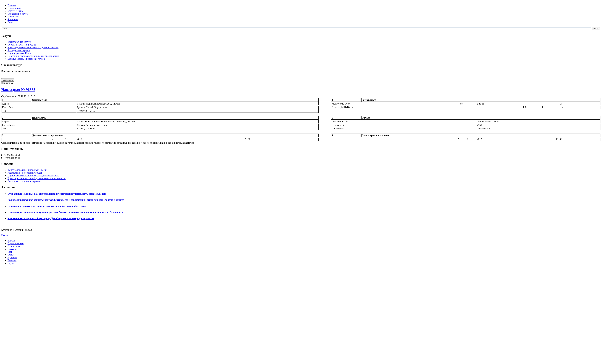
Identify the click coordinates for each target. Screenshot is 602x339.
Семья (11, 254)
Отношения (14, 246)
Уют (10, 251)
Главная (12, 5)
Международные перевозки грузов (26, 58)
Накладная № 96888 (18, 90)
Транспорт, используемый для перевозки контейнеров (37, 178)
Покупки (12, 249)
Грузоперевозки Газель (20, 53)
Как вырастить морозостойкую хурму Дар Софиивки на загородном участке (51, 218)
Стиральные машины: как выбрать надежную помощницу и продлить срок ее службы (57, 193)
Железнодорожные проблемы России (27, 170)
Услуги (11, 240)
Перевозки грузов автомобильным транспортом (33, 56)
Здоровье (12, 257)
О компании (14, 8)
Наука (11, 263)
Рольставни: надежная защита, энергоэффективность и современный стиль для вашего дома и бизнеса (66, 200)
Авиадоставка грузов (19, 50)
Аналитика (13, 16)
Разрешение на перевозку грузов (25, 172)
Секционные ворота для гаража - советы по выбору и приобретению (47, 206)
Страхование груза (18, 13)
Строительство (16, 243)
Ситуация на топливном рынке (24, 181)
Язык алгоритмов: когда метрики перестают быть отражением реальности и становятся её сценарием (65, 212)
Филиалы (13, 19)
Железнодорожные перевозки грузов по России (33, 47)
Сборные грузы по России (22, 44)
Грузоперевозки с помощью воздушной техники (33, 175)
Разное (4, 235)
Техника (12, 260)
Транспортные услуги (19, 41)
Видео (11, 22)
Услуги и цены (15, 11)
